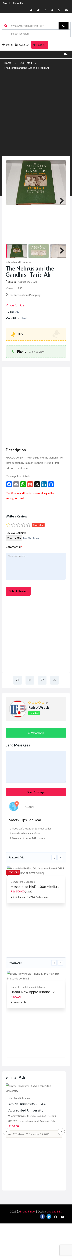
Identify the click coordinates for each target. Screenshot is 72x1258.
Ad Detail (26, 62)
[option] (36, 884)
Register (24, 44)
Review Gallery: (16, 532)
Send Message (36, 792)
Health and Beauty (21, 982)
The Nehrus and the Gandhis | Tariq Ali (26, 67)
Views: (10, 288)
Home (8, 62)
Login (9, 44)
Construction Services (23, 881)
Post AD (41, 44)
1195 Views (18, 1134)
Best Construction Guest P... (32, 886)
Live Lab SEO (54, 1211)
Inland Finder (28, 1211)
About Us (18, 3)
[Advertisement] (36, 108)
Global (29, 807)
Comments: (14, 546)
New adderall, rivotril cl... (30, 987)
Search (6, 3)
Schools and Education (19, 262)
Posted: (11, 281)
